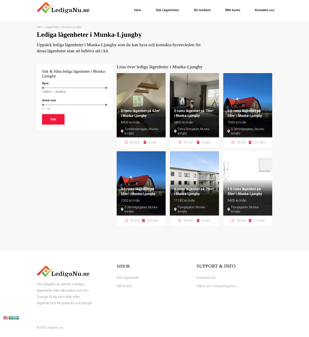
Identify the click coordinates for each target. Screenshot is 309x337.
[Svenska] (17, 317)
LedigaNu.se (55, 327)
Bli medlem (202, 10)
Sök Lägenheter (167, 10)
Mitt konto (232, 10)
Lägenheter (52, 27)
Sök (53, 119)
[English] (6, 317)
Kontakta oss (264, 10)
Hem (137, 10)
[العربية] (11, 317)
